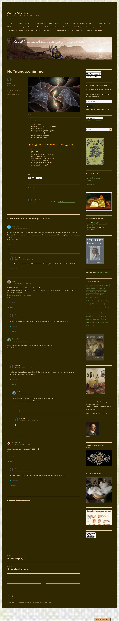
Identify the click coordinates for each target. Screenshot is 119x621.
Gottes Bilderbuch (18, 13)
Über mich (23, 30)
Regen (108, 307)
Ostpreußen (48, 30)
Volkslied (88, 322)
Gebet (88, 182)
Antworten (11, 249)
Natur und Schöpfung (102, 23)
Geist (101, 294)
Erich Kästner (101, 288)
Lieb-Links (79, 30)
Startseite (10, 23)
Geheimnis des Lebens (68, 23)
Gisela (9, 83)
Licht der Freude (16, 96)
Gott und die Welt (34, 27)
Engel (88, 288)
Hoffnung (94, 301)
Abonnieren (89, 107)
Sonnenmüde (91, 184)
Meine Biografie (36, 30)
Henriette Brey (76, 27)
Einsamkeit (105, 285)
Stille (93, 316)
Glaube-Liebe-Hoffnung (15, 27)
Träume (88, 319)
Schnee (105, 310)
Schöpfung (89, 313)
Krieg (107, 301)
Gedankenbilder (39, 23)
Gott (96, 297)
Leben (9, 96)
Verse (104, 319)
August (94, 229)
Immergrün (90, 180)
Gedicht (15, 90)
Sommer (104, 313)
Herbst (88, 301)
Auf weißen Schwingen (93, 178)
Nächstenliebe (90, 307)
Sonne (88, 316)
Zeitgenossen (12, 30)
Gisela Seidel (90, 297)
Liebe (97, 304)
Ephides (65, 27)
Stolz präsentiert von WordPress (42, 602)
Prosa (103, 307)
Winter (88, 325)
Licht (93, 304)
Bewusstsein (89, 285)
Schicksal (98, 310)
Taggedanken (53, 23)
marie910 (15, 226)
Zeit (93, 325)
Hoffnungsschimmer (13, 94)
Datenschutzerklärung (94, 30)
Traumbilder (59, 30)
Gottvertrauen (103, 297)
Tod (97, 316)
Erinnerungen (90, 291)
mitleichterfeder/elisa (93, 224)
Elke (13, 281)
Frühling (98, 291)
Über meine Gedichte (24, 23)
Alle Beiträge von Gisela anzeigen (66, 201)
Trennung (103, 316)
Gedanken (89, 294)
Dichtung (10, 90)
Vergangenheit (96, 319)
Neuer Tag (90, 177)
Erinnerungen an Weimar (94, 27)
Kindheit (101, 301)
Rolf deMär (16, 442)
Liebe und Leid (85, 23)
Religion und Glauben (52, 27)
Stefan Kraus (16, 339)
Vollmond (96, 322)
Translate (98, 120)
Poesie (12, 97)
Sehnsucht (97, 313)
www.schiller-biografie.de (102, 272)
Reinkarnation (90, 310)
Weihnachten (104, 322)
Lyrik (8, 97)
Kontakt (71, 30)
